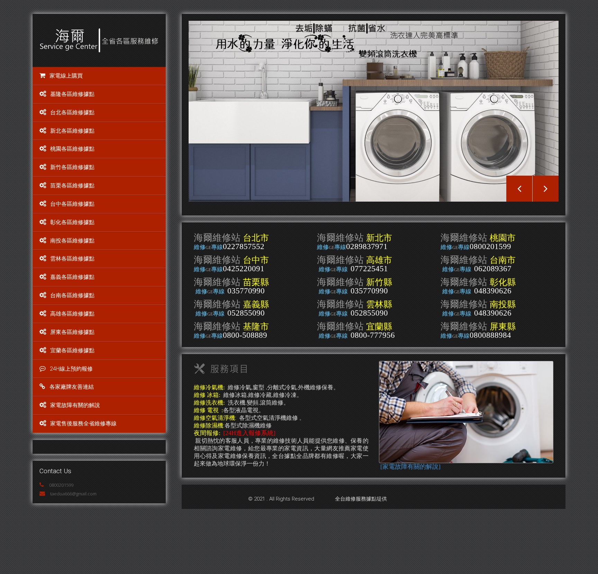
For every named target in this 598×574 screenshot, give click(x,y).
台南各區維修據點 (72, 295)
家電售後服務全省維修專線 (83, 423)
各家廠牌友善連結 (71, 386)
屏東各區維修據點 (72, 332)
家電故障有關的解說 (75, 405)
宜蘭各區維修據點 (72, 350)
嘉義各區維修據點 (72, 277)
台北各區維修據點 (72, 112)
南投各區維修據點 (72, 240)
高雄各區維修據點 (72, 313)
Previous (519, 189)
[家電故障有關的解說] (410, 466)
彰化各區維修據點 (72, 222)
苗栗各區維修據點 (72, 185)
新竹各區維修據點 (72, 167)
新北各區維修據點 (72, 130)
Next (546, 189)
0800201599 (61, 485)
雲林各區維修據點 (72, 258)
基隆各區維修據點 (72, 94)
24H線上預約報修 (71, 368)
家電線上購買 (66, 75)
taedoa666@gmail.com (73, 493)
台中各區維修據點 (72, 204)
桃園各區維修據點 (72, 148)
